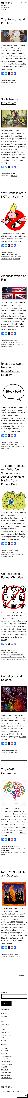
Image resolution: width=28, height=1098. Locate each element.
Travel (3, 1029)
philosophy (11, 659)
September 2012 (6, 1078)
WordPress (18, 1091)
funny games (16, 344)
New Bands (5, 1024)
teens (23, 852)
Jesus (10, 258)
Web (12, 552)
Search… (4, 992)
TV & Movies (19, 342)
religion (17, 659)
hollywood (8, 346)
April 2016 (4, 1051)
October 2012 (5, 1075)
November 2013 (6, 1064)
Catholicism (13, 256)
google (18, 554)
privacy (23, 554)
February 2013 (6, 1072)
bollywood (9, 344)
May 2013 (4, 1067)
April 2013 (4, 1069)
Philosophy (14, 82)
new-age (19, 657)
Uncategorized (6, 1035)
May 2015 (4, 1053)
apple (7, 554)
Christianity (4, 258)
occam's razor (20, 446)
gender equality (10, 446)
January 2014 (5, 1061)
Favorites (4, 1016)
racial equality (5, 448)
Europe (13, 342)
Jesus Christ (16, 258)
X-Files (3, 1040)
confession (16, 654)
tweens (3, 854)
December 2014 (6, 1056)
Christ (19, 256)
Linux (3, 1019)
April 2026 (4, 1048)
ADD (7, 852)
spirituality (23, 659)
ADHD (11, 852)
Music (12, 848)
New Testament (11, 657)
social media (5, 556)
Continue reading (7, 69)
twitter (11, 556)
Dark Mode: (21, 1096)
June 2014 (4, 1059)
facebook (13, 554)
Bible (7, 256)
